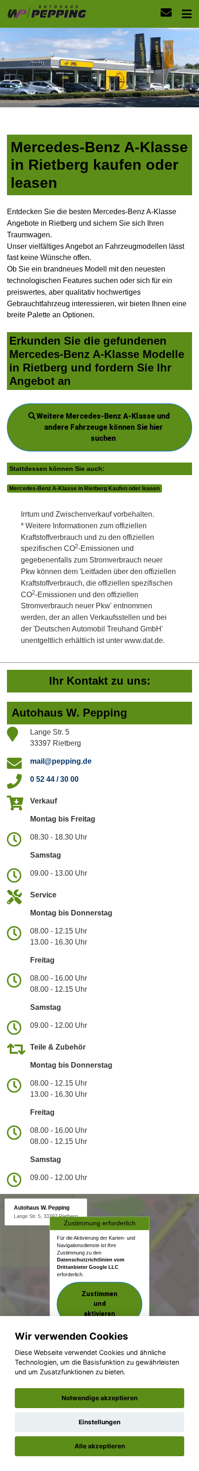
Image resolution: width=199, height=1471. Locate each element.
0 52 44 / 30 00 (54, 779)
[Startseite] (46, 10)
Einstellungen (99, 1422)
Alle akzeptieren (100, 1446)
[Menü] (186, 14)
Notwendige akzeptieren (99, 1398)
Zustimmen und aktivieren (99, 1304)
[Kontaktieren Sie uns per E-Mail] (166, 12)
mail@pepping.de (61, 761)
